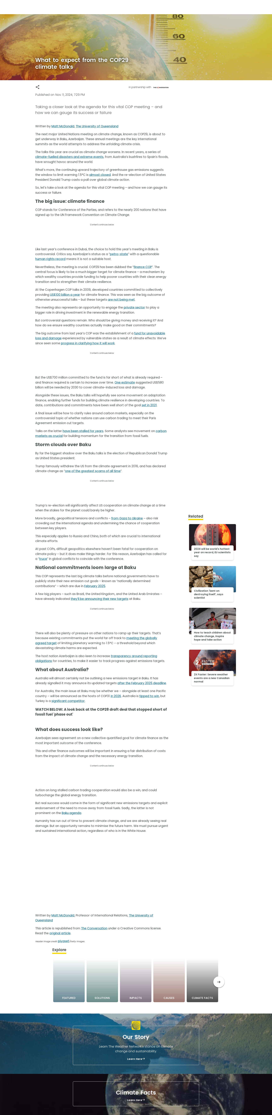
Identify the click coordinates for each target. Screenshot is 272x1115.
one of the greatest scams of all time (93, 471)
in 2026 (116, 696)
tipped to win (149, 696)
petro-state (119, 254)
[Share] (37, 87)
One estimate (125, 382)
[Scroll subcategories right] (218, 982)
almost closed (100, 175)
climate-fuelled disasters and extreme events (69, 157)
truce (43, 559)
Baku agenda (71, 813)
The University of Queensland (97, 126)
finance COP (143, 267)
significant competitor (68, 701)
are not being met (121, 300)
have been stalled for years (83, 431)
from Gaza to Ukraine (127, 518)
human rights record (50, 259)
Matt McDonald (62, 126)
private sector (134, 307)
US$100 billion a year (65, 295)
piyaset (63, 941)
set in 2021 (149, 405)
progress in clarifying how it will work (88, 343)
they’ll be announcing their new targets (99, 599)
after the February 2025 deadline (141, 683)
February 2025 (94, 586)
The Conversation (94, 928)
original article (60, 933)
